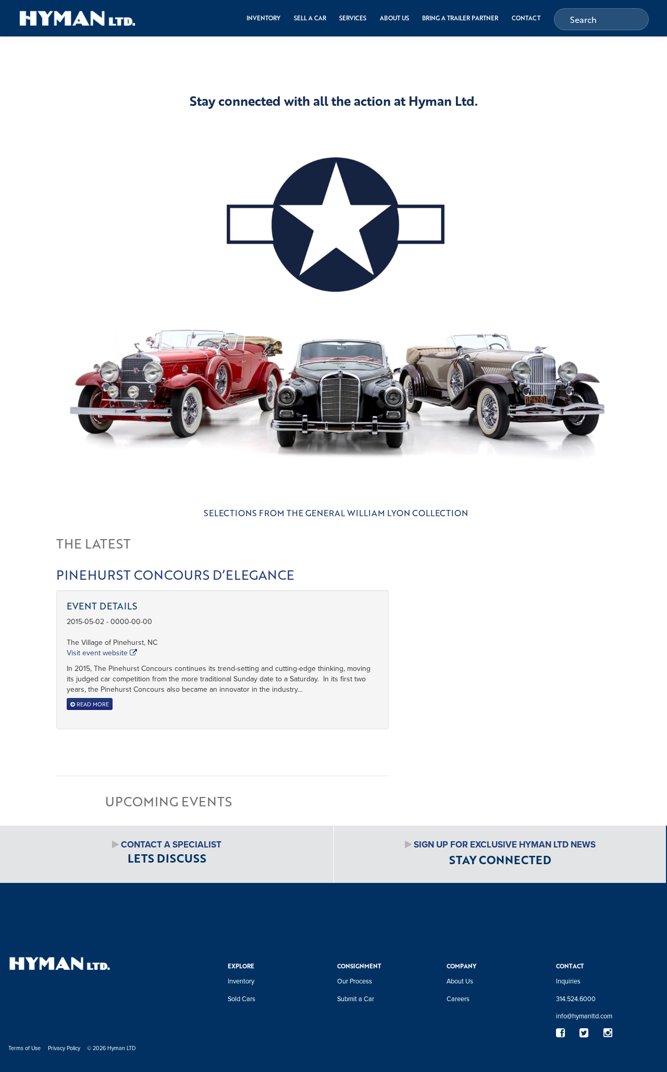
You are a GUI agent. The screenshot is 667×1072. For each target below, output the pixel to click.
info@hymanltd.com (584, 1015)
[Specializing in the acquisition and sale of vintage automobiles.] (77, 18)
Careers (458, 998)
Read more (92, 704)
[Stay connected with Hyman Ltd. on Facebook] (560, 1033)
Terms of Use (24, 1048)
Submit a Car (355, 998)
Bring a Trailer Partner (460, 18)
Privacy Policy (64, 1048)
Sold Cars (241, 998)
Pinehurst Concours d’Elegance (175, 574)
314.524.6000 (576, 998)
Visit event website (98, 652)
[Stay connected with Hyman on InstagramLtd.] (607, 1033)
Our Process (354, 981)
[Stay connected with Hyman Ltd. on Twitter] (584, 1033)
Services (352, 18)
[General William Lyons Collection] (333, 321)
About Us (394, 18)
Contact (526, 18)
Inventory (263, 18)
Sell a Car (310, 18)
